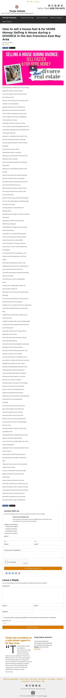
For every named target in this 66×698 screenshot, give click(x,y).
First (5, 541)
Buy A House (33, 679)
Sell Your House (24, 679)
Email (36, 544)
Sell (28, 1)
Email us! (37, 649)
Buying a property (11, 529)
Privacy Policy (26, 681)
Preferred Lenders (11, 531)
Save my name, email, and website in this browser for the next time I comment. (30, 617)
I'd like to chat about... (11, 524)
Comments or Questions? (12, 550)
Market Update (56, 18)
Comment (6, 586)
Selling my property (12, 526)
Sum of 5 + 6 (6, 620)
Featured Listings (27, 18)
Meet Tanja (6, 21)
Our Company (51, 679)
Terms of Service (35, 681)
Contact (36, 1)
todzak (6, 44)
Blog (43, 681)
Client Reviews (42, 18)
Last (35, 541)
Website (5, 611)
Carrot (45, 696)
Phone (6, 544)
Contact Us (60, 679)
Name (6, 536)
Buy (31, 1)
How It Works (42, 679)
